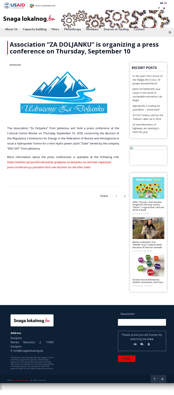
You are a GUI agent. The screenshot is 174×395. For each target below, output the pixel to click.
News (55, 29)
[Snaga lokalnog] (29, 16)
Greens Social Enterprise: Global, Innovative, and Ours (148, 281)
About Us (11, 29)
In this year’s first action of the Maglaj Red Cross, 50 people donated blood (147, 79)
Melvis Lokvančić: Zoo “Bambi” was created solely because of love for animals (147, 245)
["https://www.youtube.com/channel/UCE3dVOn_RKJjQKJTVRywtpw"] (164, 8)
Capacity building (34, 29)
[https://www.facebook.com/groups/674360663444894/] (158, 8)
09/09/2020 (15, 64)
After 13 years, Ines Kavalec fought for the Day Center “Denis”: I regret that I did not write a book (148, 205)
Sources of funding (116, 29)
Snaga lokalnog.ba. (20, 380)
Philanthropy (72, 29)
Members (92, 29)
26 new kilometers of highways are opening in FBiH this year (146, 128)
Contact (139, 29)
